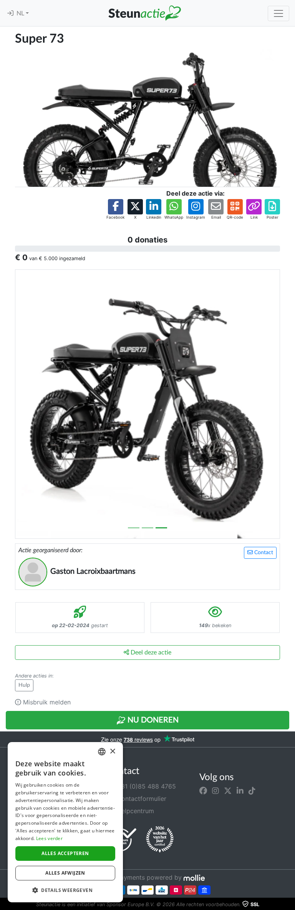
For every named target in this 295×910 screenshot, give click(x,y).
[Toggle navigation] (278, 13)
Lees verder (49, 838)
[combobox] (102, 752)
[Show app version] (289, 904)
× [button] (112, 751)
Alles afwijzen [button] (65, 873)
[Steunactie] (144, 13)
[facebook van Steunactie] (203, 791)
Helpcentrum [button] (134, 811)
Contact (263, 552)
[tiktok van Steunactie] (252, 791)
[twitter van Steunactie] (228, 791)
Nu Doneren (152, 720)
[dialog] (65, 822)
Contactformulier (140, 798)
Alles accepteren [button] (65, 853)
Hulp (24, 685)
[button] (115, 209)
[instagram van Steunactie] (215, 791)
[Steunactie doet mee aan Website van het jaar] (160, 839)
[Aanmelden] (10, 13)
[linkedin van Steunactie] (240, 791)
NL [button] (21, 13)
